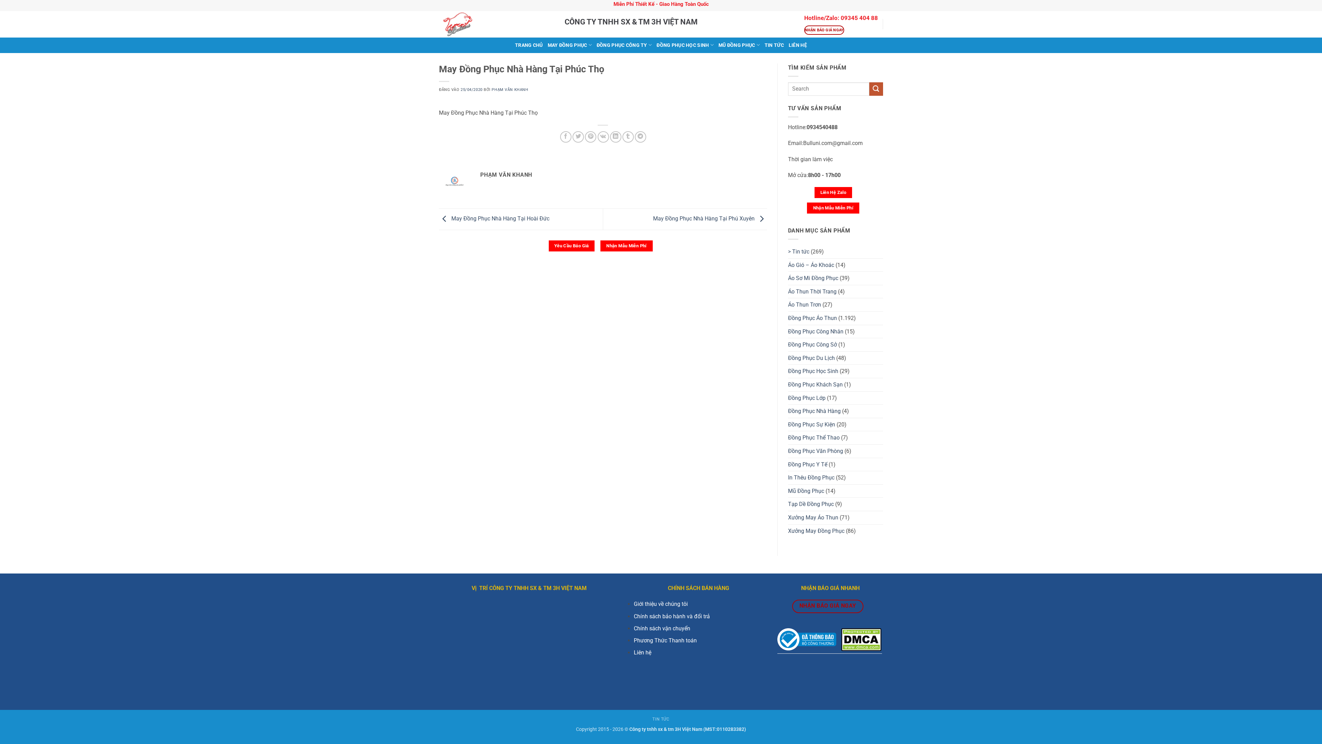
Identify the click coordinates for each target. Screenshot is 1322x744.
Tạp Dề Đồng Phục (811, 504)
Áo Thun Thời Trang (812, 291)
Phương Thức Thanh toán (665, 640)
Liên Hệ (798, 45)
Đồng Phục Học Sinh (683, 45)
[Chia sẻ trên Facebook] (565, 137)
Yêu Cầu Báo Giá (571, 245)
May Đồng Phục (567, 45)
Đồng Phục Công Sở (812, 344)
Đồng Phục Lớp (807, 398)
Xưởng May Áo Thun (813, 517)
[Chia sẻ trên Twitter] (578, 137)
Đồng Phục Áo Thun (812, 318)
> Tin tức (798, 251)
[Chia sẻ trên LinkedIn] (615, 137)
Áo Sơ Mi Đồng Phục (813, 278)
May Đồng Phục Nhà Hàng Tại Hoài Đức (499, 218)
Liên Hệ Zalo (833, 192)
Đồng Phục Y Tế (807, 464)
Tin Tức (660, 719)
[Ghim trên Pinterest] (590, 137)
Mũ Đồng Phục (736, 45)
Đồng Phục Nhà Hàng (814, 411)
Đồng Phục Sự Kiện (811, 424)
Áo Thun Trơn (804, 304)
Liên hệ (642, 652)
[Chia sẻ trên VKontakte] (603, 137)
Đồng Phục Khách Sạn (815, 384)
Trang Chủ (529, 45)
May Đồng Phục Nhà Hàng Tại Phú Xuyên (704, 218)
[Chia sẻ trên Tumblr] (628, 137)
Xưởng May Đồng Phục (816, 531)
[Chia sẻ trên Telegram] (640, 137)
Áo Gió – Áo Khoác (811, 265)
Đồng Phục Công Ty (622, 45)
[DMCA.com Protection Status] (861, 639)
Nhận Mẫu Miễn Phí (626, 245)
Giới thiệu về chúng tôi (661, 604)
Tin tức (774, 45)
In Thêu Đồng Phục (811, 477)
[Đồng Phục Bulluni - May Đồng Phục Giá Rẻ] (496, 24)
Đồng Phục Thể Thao (814, 437)
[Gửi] (876, 89)
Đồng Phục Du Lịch (811, 358)
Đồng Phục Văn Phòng (815, 451)
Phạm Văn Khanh (510, 89)
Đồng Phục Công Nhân (815, 331)
